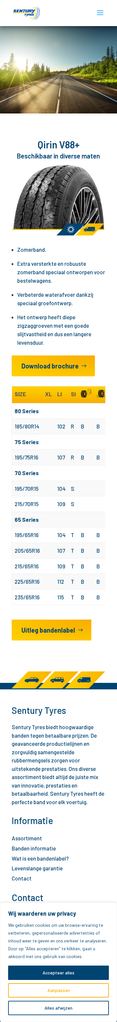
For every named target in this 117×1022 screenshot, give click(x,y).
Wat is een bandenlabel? (40, 858)
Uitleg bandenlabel (48, 630)
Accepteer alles (58, 972)
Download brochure (50, 366)
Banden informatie (34, 848)
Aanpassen (58, 990)
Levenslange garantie (37, 868)
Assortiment (27, 838)
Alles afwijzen (58, 1008)
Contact (22, 878)
